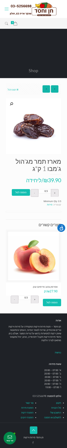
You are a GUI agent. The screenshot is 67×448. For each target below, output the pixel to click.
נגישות (58, 352)
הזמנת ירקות (27, 412)
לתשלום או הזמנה (52, 417)
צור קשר (29, 403)
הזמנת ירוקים (27, 417)
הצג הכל (12, 89)
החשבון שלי (55, 412)
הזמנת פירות (27, 407)
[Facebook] (33, 442)
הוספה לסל (20, 192)
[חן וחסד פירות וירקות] (33, 9)
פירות (49, 204)
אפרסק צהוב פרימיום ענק (45, 286)
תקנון (58, 403)
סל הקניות (56, 407)
